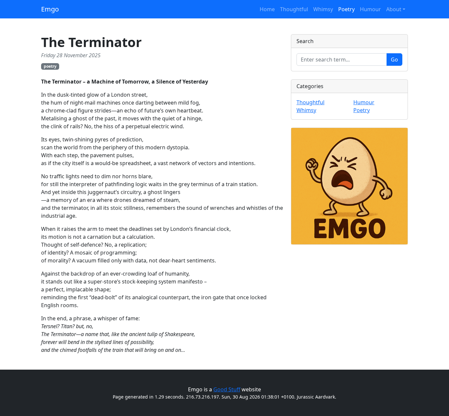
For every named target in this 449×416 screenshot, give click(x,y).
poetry (50, 66)
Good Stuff (226, 389)
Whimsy (323, 9)
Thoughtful (294, 9)
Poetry (346, 9)
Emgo (50, 9)
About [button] (393, 9)
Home (267, 9)
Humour (370, 9)
